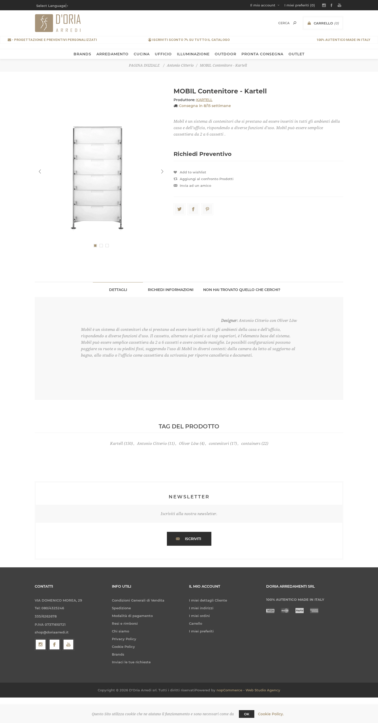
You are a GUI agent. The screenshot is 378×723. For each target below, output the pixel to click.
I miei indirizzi (201, 608)
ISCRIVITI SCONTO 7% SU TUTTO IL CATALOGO (190, 40)
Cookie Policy (123, 647)
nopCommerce (229, 690)
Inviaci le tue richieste (131, 662)
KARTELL (204, 100)
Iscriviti (193, 538)
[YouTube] (68, 644)
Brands (118, 654)
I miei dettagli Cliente (208, 600)
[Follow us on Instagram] (41, 644)
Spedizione (121, 608)
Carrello (195, 623)
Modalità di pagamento (132, 616)
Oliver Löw (189, 443)
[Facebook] (54, 644)
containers (250, 443)
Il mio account (262, 5)
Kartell (116, 443)
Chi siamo (120, 631)
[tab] (118, 289)
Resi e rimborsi (125, 623)
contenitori (219, 443)
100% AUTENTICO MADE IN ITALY (343, 40)
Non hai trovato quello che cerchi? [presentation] (241, 289)
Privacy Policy (124, 639)
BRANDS (82, 54)
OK (246, 714)
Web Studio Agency (263, 690)
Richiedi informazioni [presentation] (170, 289)
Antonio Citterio (152, 443)
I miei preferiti (201, 631)
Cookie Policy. (271, 714)
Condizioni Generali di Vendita (138, 600)
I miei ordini (199, 616)
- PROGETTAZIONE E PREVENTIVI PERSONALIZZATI (54, 40)
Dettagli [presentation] (118, 289)
